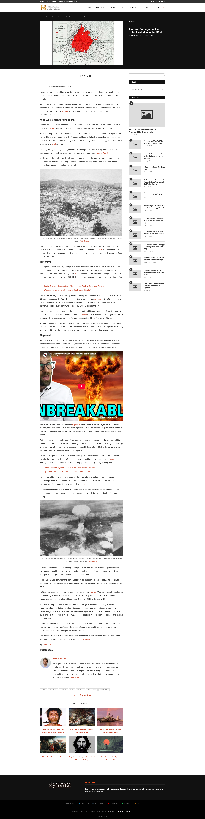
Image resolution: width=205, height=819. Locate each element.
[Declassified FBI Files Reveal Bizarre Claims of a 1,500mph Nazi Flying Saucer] (135, 183)
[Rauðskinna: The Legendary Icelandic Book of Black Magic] (135, 196)
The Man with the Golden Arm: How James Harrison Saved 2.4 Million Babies (154, 221)
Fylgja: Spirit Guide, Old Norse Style (154, 168)
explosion (77, 311)
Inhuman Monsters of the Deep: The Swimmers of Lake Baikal (154, 272)
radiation (83, 314)
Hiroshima (63, 689)
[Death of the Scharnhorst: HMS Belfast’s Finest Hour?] (110, 717)
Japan (51, 128)
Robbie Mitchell (136, 35)
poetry (82, 484)
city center (98, 299)
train (77, 274)
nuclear (65, 111)
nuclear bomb (91, 689)
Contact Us (120, 811)
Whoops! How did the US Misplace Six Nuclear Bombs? (67, 290)
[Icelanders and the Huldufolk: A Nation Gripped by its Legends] (135, 287)
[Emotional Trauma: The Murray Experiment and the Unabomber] (53, 717)
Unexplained (134, 7)
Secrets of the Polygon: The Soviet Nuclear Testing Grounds (69, 468)
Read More (74, 678)
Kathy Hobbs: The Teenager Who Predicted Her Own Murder (143, 130)
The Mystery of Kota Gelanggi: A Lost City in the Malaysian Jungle (154, 247)
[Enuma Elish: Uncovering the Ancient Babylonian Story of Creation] (135, 157)
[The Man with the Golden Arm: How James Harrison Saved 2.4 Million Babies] (135, 222)
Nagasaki (80, 689)
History (122, 7)
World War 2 (102, 153)
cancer (93, 592)
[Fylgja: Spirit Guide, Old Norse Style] (135, 170)
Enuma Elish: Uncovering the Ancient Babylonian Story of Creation (154, 156)
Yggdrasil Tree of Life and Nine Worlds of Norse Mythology (154, 259)
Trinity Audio (60, 86)
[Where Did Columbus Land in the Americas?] (53, 744)
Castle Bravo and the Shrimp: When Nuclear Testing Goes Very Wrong (74, 286)
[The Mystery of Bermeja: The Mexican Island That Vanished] (135, 235)
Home (90, 7)
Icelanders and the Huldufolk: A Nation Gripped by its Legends (154, 286)
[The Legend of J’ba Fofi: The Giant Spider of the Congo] (135, 144)
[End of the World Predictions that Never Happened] (82, 717)
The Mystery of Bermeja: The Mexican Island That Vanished (154, 233)
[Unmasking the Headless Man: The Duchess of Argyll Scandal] (135, 209)
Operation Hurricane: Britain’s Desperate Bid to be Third (68, 472)
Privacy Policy (51, 1)
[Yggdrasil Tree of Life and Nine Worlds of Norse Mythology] (135, 261)
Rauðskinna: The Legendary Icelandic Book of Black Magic (154, 194)
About (42, 1)
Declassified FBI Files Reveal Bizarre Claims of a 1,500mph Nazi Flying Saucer (154, 182)
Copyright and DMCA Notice (68, 1)
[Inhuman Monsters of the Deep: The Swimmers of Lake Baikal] (135, 274)
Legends (156, 7)
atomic (43, 689)
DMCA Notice (129, 811)
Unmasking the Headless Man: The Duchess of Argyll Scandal (154, 207)
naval (53, 144)
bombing (110, 459)
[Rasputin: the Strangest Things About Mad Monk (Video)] (82, 744)
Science (146, 7)
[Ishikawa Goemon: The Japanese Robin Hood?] (110, 744)
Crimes (113, 7)
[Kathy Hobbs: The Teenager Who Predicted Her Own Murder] (147, 115)
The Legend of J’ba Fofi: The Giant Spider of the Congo (153, 142)
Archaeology (101, 7)
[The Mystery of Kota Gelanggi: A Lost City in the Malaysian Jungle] (135, 248)
